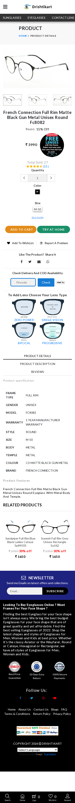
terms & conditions (17, 714)
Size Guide (38, 217)
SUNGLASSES (12, 17)
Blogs (55, 709)
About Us (24, 709)
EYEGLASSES (36, 17)
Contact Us (41, 709)
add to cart (21, 229)
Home (23, 35)
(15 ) (45, 166)
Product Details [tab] (37, 356)
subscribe (55, 591)
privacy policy (62, 714)
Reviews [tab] (37, 371)
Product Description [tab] (37, 364)
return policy (41, 714)
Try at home (53, 229)
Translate (49, 754)
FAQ (64, 709)
